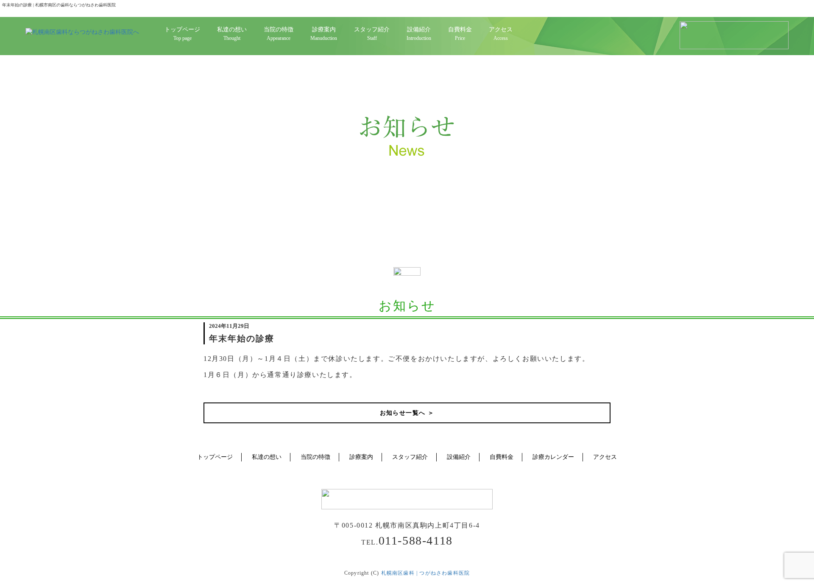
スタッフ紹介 (410, 457)
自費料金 (501, 457)
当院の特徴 (315, 457)
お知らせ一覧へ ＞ (407, 413)
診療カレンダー (553, 457)
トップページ (215, 457)
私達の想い (267, 457)
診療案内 (361, 457)
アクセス (605, 457)
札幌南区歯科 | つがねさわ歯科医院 (425, 573)
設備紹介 (459, 457)
